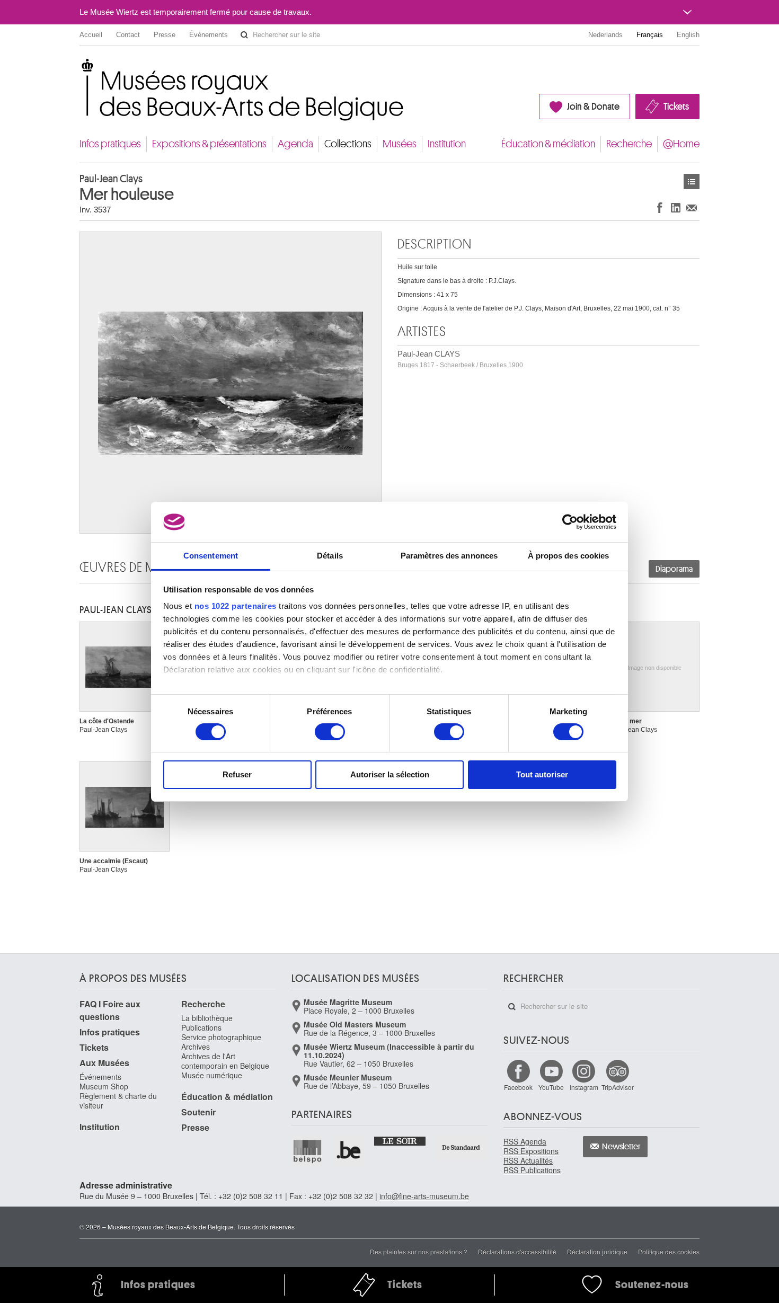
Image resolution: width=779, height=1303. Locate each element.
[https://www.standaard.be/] (461, 1147)
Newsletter (621, 1146)
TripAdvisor (617, 1087)
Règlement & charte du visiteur (118, 1100)
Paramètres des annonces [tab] (449, 555)
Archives (195, 1046)
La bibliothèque (207, 1018)
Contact (128, 35)
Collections (347, 143)
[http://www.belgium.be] (349, 1151)
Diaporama (674, 569)
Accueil (90, 35)
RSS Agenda (524, 1141)
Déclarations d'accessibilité (517, 1251)
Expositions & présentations (209, 143)
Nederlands (605, 35)
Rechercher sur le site (244, 35)
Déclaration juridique (597, 1251)
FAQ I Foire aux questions (109, 1010)
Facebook (518, 1087)
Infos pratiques (110, 143)
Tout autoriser (542, 774)
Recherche (629, 143)
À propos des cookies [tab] (568, 555)
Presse (164, 35)
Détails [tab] (330, 555)
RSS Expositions (531, 1151)
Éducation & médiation (548, 143)
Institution (447, 143)
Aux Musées (104, 1063)
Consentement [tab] (210, 555)
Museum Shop (103, 1086)
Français (649, 35)
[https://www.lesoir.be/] (400, 1140)
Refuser (237, 774)
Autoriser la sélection (389, 774)
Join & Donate (593, 106)
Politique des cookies (669, 1251)
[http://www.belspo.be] (307, 1151)
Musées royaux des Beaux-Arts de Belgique (80, 68)
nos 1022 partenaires (235, 605)
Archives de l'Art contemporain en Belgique (225, 1060)
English (688, 35)
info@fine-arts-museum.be (424, 1196)
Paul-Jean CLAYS (460, 359)
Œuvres (692, 181)
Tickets (676, 106)
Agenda (295, 143)
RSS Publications (532, 1170)
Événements (208, 35)
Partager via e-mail (692, 207)
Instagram (584, 1087)
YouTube (551, 1087)
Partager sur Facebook (660, 207)
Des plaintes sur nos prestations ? (418, 1251)
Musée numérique (211, 1075)
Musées (400, 143)
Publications (201, 1027)
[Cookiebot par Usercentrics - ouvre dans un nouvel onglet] (570, 522)
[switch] (330, 731)
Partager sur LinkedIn (676, 207)
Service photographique (221, 1037)
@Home (681, 143)
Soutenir (198, 1112)
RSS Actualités (528, 1160)
